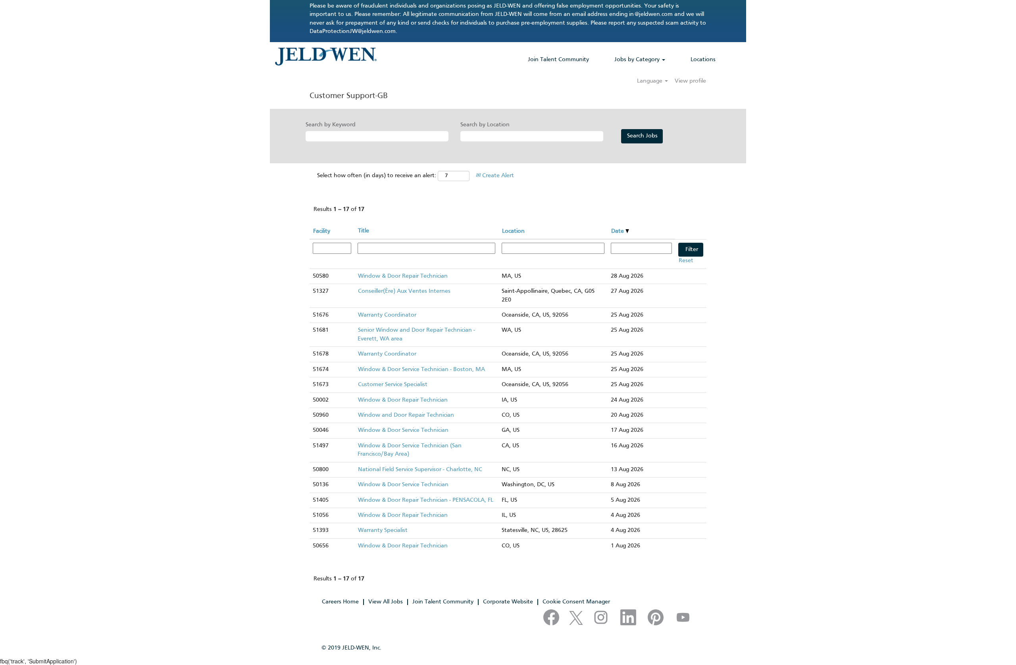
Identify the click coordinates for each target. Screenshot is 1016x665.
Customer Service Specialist (392, 384)
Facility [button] (321, 231)
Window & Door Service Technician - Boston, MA (421, 369)
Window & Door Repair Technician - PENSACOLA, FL (425, 500)
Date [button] (618, 231)
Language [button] (650, 81)
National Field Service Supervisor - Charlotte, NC (420, 469)
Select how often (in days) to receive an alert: (376, 175)
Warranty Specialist (383, 530)
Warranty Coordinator (387, 315)
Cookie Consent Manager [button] (576, 602)
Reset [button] (686, 260)
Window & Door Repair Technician (403, 276)
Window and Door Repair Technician (406, 415)
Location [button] (513, 231)
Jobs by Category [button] (637, 59)
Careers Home (340, 602)
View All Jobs (385, 602)
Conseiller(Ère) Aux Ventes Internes (404, 291)
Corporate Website (508, 602)
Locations (703, 59)
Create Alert (497, 175)
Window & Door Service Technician (403, 430)
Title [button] (363, 231)
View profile (690, 81)
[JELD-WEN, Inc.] (325, 56)
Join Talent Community (558, 59)
